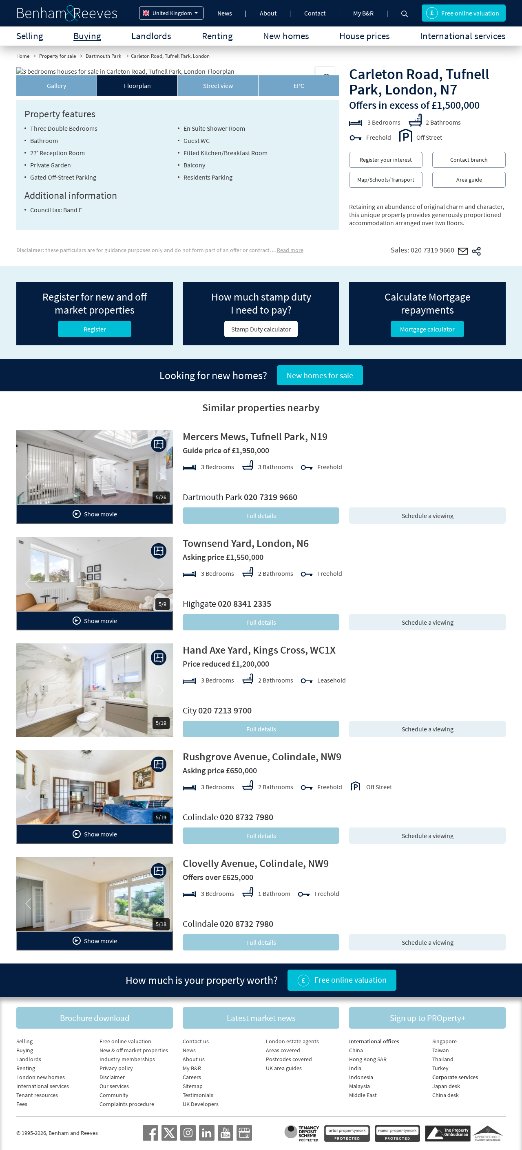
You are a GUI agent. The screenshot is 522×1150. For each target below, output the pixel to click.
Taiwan (440, 1050)
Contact (314, 13)
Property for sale (57, 56)
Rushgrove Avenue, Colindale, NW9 (262, 756)
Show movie (100, 514)
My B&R (363, 13)
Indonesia (361, 1077)
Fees (21, 1104)
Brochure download (95, 1017)
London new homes (40, 1077)
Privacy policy (116, 1068)
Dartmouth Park (104, 56)
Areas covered (283, 1050)
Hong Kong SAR (368, 1059)
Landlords (151, 36)
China (356, 1050)
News (224, 13)
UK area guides (284, 1068)
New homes (286, 36)
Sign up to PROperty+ (427, 1017)
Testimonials (198, 1095)
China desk (445, 1095)
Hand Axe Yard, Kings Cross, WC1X (259, 649)
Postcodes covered (289, 1059)
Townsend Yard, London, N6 (246, 543)
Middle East (363, 1095)
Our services (114, 1086)
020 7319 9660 (432, 250)
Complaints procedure (127, 1104)
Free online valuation (470, 13)
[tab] (56, 85)
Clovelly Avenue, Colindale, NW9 (256, 863)
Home (22, 56)
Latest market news (261, 1017)
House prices (364, 36)
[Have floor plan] (158, 444)
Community (114, 1095)
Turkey (440, 1068)
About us (194, 1059)
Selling (29, 36)
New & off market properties (134, 1050)
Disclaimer (112, 1077)
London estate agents (292, 1041)
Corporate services (455, 1077)
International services (463, 36)
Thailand (442, 1059)
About (268, 13)
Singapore (444, 1041)
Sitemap (193, 1086)
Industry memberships (127, 1059)
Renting (217, 36)
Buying (87, 36)
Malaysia (359, 1086)
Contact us (196, 1041)
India (355, 1068)
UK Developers (201, 1104)
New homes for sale (320, 375)
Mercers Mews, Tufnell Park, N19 (255, 436)
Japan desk (446, 1086)
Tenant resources (37, 1095)
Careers (192, 1077)
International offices (374, 1041)
